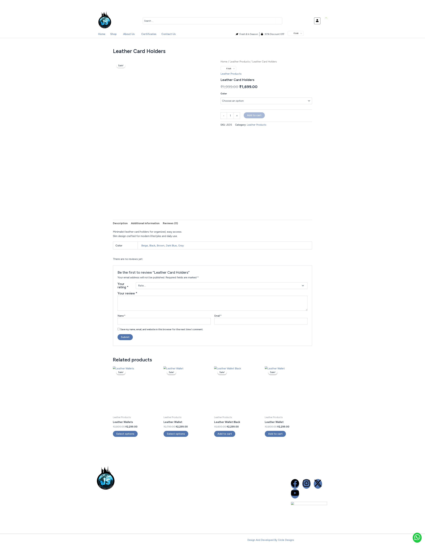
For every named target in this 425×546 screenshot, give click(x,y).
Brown (161, 245)
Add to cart (254, 115)
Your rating (123, 285)
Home (101, 34)
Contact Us (168, 34)
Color (223, 93)
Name (121, 315)
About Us (129, 34)
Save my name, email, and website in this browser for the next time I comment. (161, 329)
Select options (125, 433)
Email (217, 315)
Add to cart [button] (224, 433)
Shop (113, 34)
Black (152, 245)
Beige (144, 245)
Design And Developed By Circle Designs (270, 540)
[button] (114, 34)
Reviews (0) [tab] (170, 223)
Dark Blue (171, 245)
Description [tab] (120, 223)
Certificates (148, 34)
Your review (127, 293)
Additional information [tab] (145, 223)
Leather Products (240, 61)
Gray (181, 245)
